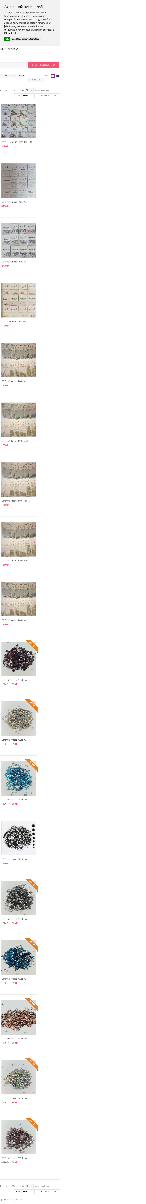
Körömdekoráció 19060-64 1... (15, 321)
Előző (25, 96)
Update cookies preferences (12, 1199)
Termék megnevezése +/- (12, 75)
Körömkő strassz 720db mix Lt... (15, 1158)
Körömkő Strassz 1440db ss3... (15, 381)
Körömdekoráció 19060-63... (14, 262)
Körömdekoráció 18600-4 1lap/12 (16, 142)
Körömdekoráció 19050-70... (14, 202)
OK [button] (7, 39)
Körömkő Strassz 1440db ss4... (15, 501)
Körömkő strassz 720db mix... (14, 680)
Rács (53, 76)
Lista (58, 76)
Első (18, 96)
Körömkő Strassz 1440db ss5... (15, 560)
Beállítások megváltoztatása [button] (25, 39)
